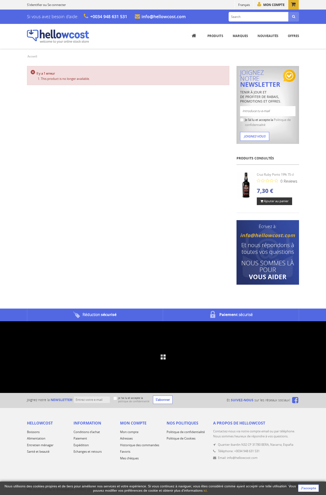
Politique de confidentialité (186, 432)
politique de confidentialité (133, 401)
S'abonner (163, 399)
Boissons (33, 432)
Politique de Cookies (181, 438)
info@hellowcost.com (164, 16)
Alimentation (36, 438)
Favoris (125, 451)
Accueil (32, 56)
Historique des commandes (139, 445)
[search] (293, 17)
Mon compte (273, 5)
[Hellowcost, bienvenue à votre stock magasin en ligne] (58, 37)
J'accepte (308, 488)
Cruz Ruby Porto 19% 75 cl (275, 174)
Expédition (81, 445)
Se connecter (56, 5)
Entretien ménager (40, 445)
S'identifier (34, 5)
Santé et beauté (38, 451)
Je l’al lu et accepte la (268, 122)
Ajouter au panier (276, 201)
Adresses (126, 438)
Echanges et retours (88, 451)
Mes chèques (129, 458)
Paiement (80, 438)
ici (205, 490)
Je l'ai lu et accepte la (133, 400)
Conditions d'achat (87, 432)
